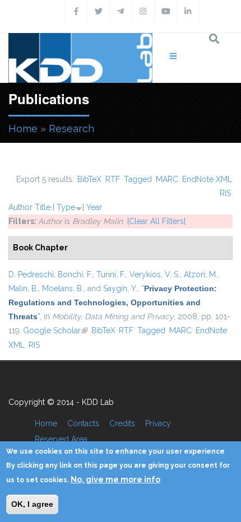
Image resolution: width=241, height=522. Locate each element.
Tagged (138, 179)
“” (112, 302)
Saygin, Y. (120, 288)
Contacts (83, 423)
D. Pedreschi (31, 274)
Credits (122, 423)
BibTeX (89, 179)
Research (71, 128)
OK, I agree (32, 504)
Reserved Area (61, 439)
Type (66, 207)
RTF (112, 179)
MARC (167, 179)
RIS (225, 193)
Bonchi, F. (75, 274)
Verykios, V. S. (154, 274)
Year (94, 207)
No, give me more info (115, 479)
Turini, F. (111, 274)
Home (23, 128)
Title (42, 207)
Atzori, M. (200, 274)
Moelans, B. (63, 288)
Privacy (158, 423)
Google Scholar (55, 330)
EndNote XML (207, 179)
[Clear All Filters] (156, 221)
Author (20, 207)
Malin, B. (23, 288)
